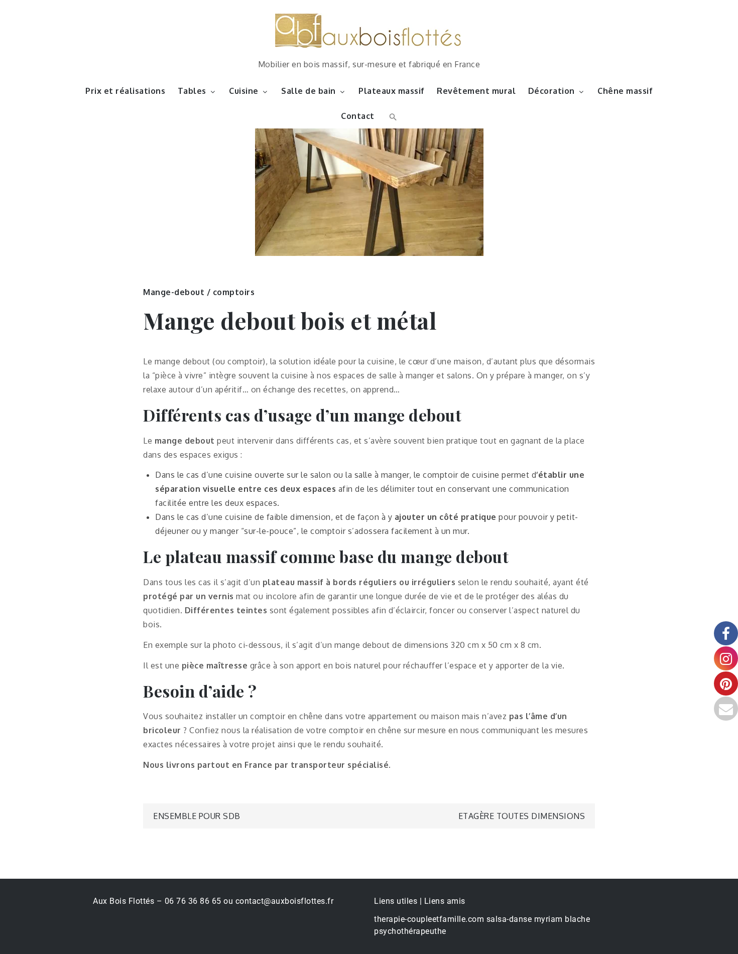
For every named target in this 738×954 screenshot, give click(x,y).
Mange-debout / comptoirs (199, 292)
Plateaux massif (391, 91)
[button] (392, 115)
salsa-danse (509, 919)
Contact (358, 116)
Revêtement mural (476, 91)
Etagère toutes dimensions (521, 816)
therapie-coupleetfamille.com (429, 919)
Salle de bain (308, 91)
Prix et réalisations (125, 91)
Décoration (551, 91)
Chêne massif (625, 91)
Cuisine (244, 91)
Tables (192, 91)
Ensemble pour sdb (196, 816)
